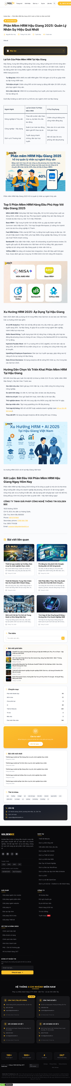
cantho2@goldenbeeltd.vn (47, 1010)
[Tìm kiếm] (63, 638)
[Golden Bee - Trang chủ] (9, 3)
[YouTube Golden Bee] (16, 854)
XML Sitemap (55, 1067)
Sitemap (46, 1064)
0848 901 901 (9, 1033)
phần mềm (9, 799)
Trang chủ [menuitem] (19, 3)
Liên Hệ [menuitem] (49, 3)
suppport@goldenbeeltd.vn (18, 526)
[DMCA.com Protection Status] (35, 1084)
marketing (35, 799)
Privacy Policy (53, 1064)
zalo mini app (31, 796)
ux (23, 799)
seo (8, 796)
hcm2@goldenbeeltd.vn (47, 1035)
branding (42, 799)
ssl (24, 796)
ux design (17, 799)
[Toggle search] (54, 3)
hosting (13, 796)
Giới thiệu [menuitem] (27, 3)
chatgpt (19, 796)
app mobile (53, 796)
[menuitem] (36, 3)
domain (46, 796)
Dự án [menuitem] (43, 3)
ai (48, 799)
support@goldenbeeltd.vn (15, 817)
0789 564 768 (22, 520)
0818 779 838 (44, 1033)
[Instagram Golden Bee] (12, 854)
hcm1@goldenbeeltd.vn (12, 1035)
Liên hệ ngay (34, 744)
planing (28, 799)
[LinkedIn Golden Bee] (7, 854)
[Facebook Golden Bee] (3, 854)
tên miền (39, 796)
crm (60, 796)
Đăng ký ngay (16, 972)
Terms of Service (63, 1064)
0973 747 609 (12, 814)
